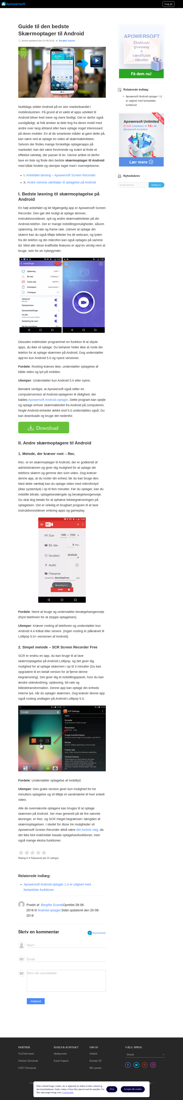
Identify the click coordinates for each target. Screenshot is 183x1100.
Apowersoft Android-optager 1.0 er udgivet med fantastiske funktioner (144, 100)
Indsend (36, 1001)
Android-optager (49, 910)
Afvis (111, 1089)
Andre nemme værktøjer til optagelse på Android (61, 182)
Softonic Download (28, 1060)
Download (47, 428)
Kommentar (97, 933)
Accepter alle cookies (133, 1089)
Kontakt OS (96, 1060)
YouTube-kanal (26, 1053)
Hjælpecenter (60, 1053)
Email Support (61, 1060)
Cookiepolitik (67, 1092)
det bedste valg (87, 830)
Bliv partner (96, 1068)
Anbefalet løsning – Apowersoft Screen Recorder (61, 175)
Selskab (93, 1053)
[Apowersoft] (13, 3)
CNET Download (27, 1068)
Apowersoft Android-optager (48, 400)
